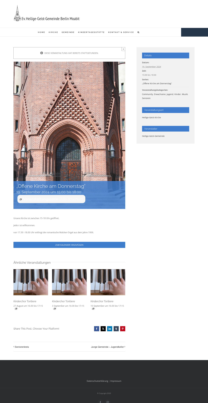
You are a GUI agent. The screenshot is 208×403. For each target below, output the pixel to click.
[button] (139, 32)
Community (147, 94)
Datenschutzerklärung (97, 380)
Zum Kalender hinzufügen (69, 245)
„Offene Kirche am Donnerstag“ (157, 83)
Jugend (170, 94)
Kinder (177, 94)
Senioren (146, 98)
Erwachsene (160, 94)
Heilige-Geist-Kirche (151, 117)
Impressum (115, 380)
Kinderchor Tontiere (24, 301)
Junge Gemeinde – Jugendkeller (107, 346)
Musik (185, 94)
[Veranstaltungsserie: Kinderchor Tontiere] (16, 309)
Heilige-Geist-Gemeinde (153, 136)
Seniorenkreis (22, 346)
